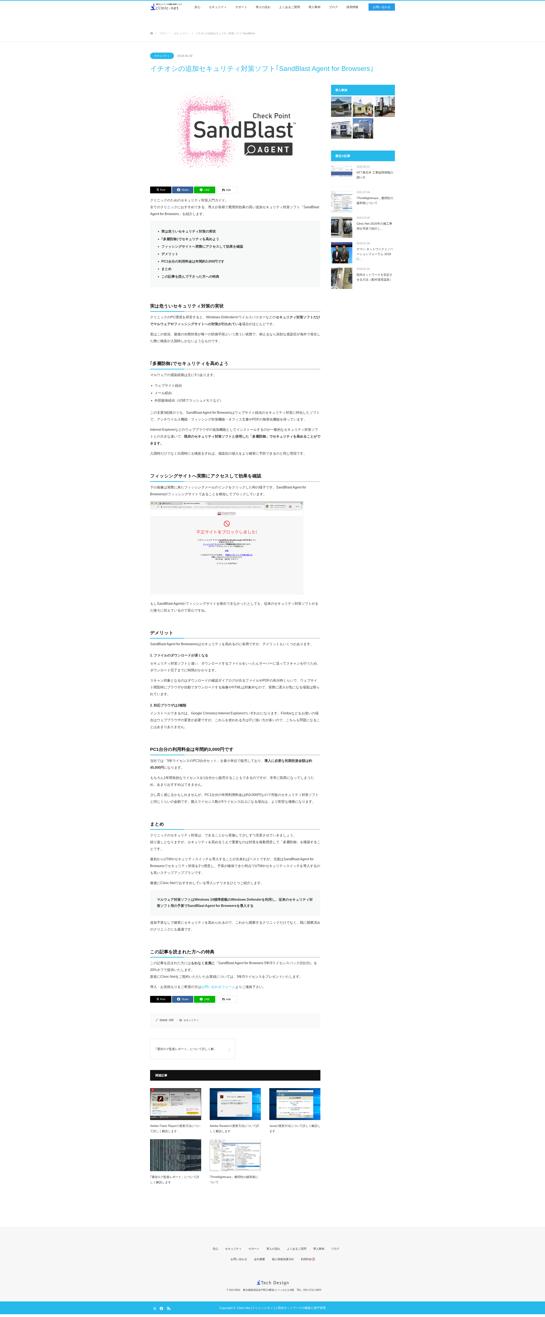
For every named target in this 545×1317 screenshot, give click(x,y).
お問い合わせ (382, 7)
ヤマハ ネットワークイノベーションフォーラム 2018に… (375, 253)
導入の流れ (263, 7)
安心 (197, 7)
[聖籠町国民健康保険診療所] (341, 106)
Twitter (153, 1307)
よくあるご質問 (289, 7)
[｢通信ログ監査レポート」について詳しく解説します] (175, 1155)
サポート (241, 7)
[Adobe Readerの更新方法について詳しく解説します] (235, 1104)
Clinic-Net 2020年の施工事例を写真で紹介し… (374, 226)
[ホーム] (151, 26)
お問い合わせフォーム (218, 987)
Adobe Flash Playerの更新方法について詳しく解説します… (175, 1128)
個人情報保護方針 (283, 1259)
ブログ (333, 7)
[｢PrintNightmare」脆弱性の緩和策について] (235, 1155)
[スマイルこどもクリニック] (363, 106)
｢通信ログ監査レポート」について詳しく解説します (174, 1179)
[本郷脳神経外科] (384, 106)
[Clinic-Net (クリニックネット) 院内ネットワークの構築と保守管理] (182, 6)
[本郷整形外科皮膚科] (363, 128)
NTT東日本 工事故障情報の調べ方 (375, 175)
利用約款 (306, 1259)
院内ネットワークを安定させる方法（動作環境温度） (374, 277)
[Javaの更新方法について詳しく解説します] (294, 1104)
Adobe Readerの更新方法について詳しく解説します (234, 1128)
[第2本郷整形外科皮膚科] (341, 128)
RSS (168, 1307)
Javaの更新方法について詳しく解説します (294, 1128)
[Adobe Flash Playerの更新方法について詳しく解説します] (175, 1104)
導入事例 (314, 7)
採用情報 (352, 7)
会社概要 (259, 1259)
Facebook (161, 1307)
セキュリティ (218, 7)
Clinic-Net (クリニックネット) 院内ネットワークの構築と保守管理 (281, 1308)
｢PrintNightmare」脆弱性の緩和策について (234, 1179)
